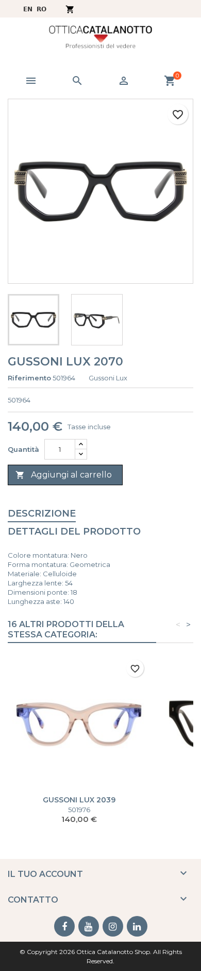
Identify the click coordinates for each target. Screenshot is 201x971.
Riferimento (29, 378)
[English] (28, 8)
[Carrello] (69, 8)
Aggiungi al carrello (63, 475)
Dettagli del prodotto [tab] (74, 531)
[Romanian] (42, 8)
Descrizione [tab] (42, 513)
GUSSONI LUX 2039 (79, 799)
